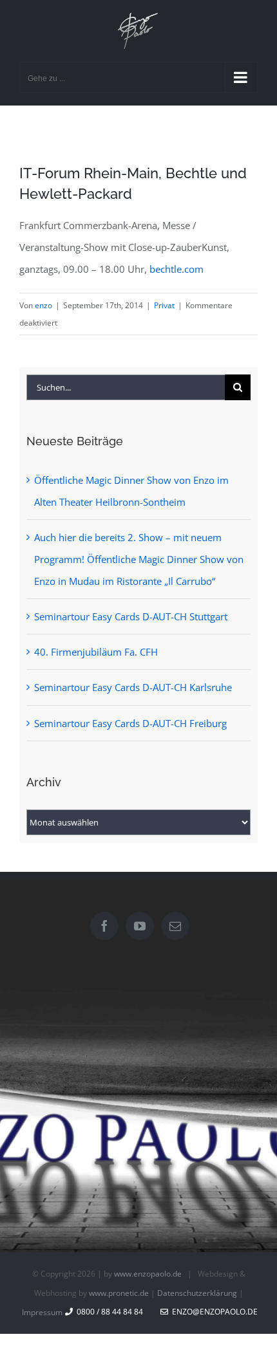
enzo (43, 305)
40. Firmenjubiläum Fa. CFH (96, 651)
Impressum (42, 1312)
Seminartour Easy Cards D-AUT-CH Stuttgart (130, 616)
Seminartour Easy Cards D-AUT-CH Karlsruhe (133, 687)
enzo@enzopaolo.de (213, 1311)
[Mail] (175, 926)
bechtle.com (176, 269)
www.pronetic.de (119, 1293)
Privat (164, 305)
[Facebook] (104, 926)
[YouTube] (140, 926)
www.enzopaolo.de (148, 1273)
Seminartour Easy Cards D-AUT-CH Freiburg (130, 723)
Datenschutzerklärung (197, 1293)
